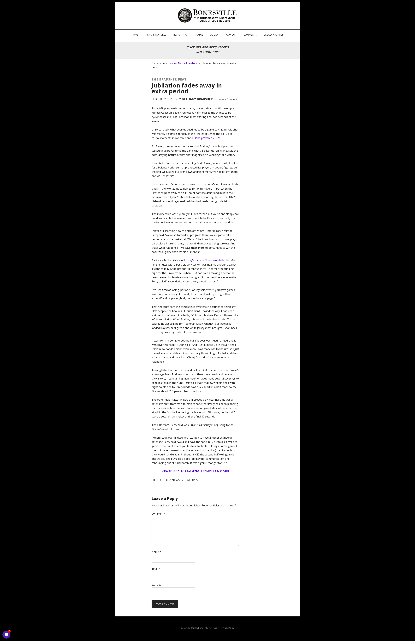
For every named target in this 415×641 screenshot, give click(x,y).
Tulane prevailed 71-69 (206, 138)
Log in (216, 627)
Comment (159, 513)
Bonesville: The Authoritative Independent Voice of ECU (208, 15)
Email (156, 568)
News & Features (185, 480)
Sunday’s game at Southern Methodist (206, 260)
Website (156, 585)
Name (156, 552)
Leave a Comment (227, 99)
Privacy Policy (227, 627)
